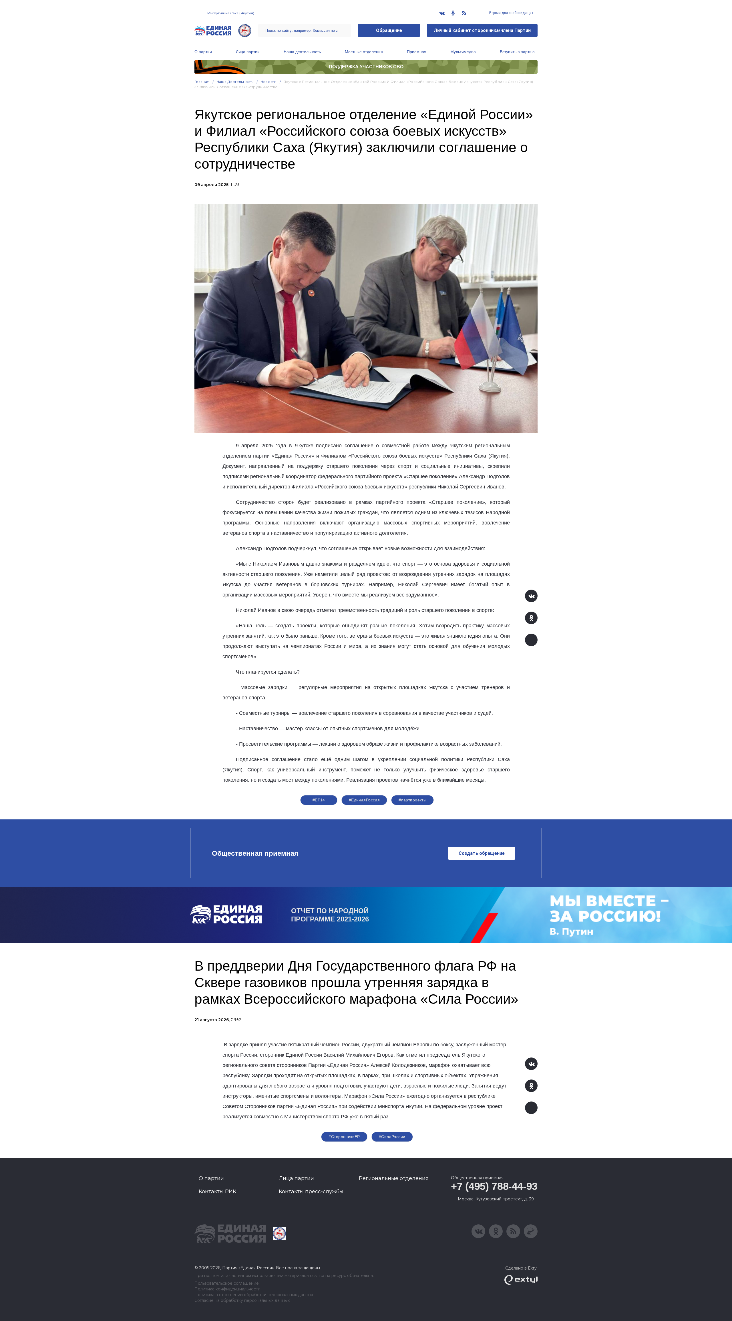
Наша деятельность (302, 51)
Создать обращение (482, 853)
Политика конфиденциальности (227, 1289)
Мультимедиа (463, 51)
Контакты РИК (217, 1191)
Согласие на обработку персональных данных (242, 1300)
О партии (203, 51)
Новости (268, 81)
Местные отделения (364, 51)
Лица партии (248, 51)
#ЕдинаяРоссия (364, 800)
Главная (202, 81)
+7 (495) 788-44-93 (494, 1186)
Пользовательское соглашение (226, 1283)
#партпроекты (412, 800)
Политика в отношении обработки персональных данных (253, 1294)
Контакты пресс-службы (311, 1191)
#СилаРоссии (392, 1136)
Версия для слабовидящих (510, 13)
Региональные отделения (394, 1178)
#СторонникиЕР (344, 1136)
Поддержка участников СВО (366, 66)
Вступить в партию (517, 51)
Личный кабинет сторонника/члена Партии (482, 30)
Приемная (416, 51)
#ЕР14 (319, 800)
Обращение (389, 30)
